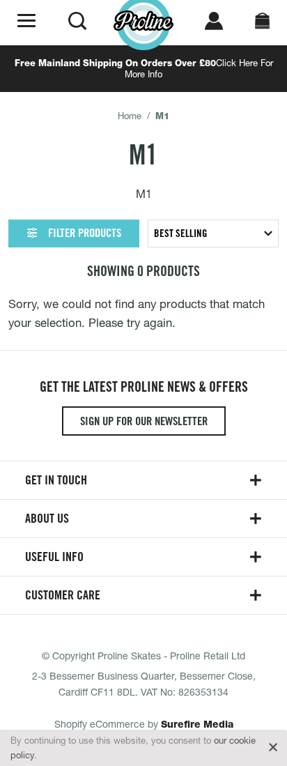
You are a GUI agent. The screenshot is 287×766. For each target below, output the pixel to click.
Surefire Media (197, 724)
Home (129, 115)
